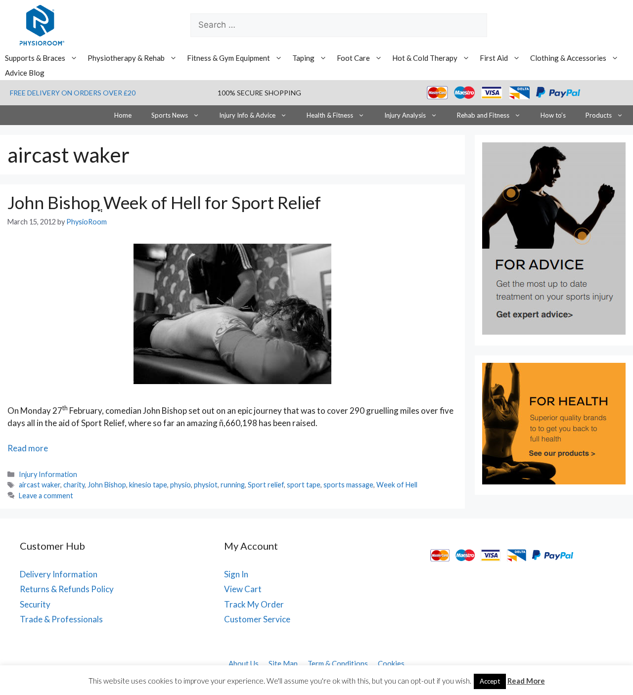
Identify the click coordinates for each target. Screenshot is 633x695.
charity (74, 484)
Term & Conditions (338, 663)
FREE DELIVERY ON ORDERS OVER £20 (73, 92)
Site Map (283, 663)
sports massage (348, 484)
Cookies (391, 663)
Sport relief (266, 484)
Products (599, 115)
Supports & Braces (35, 57)
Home (123, 115)
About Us (243, 663)
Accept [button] (490, 681)
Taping (303, 57)
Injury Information (48, 474)
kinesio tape (148, 484)
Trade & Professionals (61, 619)
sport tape (303, 484)
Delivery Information (58, 574)
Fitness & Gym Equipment (228, 57)
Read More (526, 680)
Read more (27, 448)
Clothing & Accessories (568, 57)
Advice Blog (25, 72)
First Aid (494, 57)
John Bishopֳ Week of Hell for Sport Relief (164, 202)
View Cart (243, 589)
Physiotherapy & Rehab (126, 57)
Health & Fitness (330, 115)
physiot (206, 484)
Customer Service (257, 619)
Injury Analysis (405, 115)
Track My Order (254, 604)
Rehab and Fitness (483, 115)
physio (180, 484)
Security (35, 604)
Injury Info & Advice (247, 115)
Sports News (169, 115)
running (233, 484)
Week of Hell (396, 484)
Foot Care (353, 57)
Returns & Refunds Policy (67, 589)
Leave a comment (46, 495)
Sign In (236, 574)
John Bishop (107, 484)
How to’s (553, 115)
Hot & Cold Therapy (424, 57)
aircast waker (39, 484)
